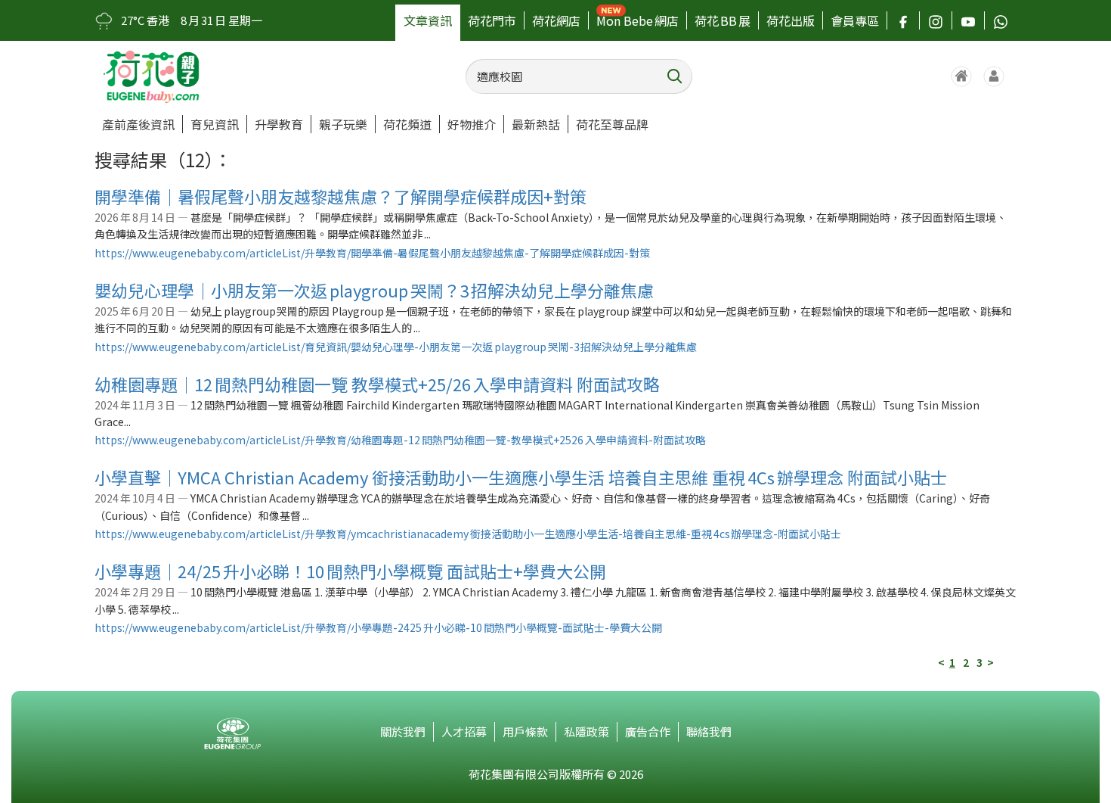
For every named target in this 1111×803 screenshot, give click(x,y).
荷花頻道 (407, 124)
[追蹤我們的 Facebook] (903, 20)
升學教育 (279, 124)
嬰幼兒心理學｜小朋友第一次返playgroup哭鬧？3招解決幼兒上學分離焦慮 (374, 290)
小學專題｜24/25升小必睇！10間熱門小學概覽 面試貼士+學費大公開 (350, 571)
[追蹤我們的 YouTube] (968, 20)
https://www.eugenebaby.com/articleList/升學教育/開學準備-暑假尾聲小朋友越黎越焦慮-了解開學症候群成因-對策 (372, 252)
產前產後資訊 (138, 124)
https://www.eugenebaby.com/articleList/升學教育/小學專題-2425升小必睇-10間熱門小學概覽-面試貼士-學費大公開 (378, 627)
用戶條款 (525, 731)
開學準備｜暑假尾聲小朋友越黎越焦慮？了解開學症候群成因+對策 (340, 196)
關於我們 (403, 731)
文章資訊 (428, 20)
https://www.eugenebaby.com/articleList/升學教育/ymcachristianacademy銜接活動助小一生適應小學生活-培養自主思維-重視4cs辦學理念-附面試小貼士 (467, 533)
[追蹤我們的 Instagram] (936, 20)
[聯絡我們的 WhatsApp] (1001, 20)
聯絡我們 (709, 731)
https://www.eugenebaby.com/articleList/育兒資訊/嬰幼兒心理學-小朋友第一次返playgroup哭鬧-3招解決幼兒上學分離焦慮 (395, 346)
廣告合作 (647, 731)
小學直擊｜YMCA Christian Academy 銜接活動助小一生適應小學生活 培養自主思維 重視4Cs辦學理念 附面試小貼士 (520, 477)
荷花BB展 (722, 20)
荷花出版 (790, 20)
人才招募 (464, 731)
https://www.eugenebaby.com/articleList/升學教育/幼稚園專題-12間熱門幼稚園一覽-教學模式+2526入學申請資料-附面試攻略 (400, 439)
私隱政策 (586, 731)
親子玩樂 (343, 124)
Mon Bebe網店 (637, 20)
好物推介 (471, 124)
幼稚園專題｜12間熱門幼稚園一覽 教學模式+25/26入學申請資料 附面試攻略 (377, 384)
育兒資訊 (214, 124)
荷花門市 (492, 20)
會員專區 (855, 20)
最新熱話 (536, 124)
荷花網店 (556, 20)
